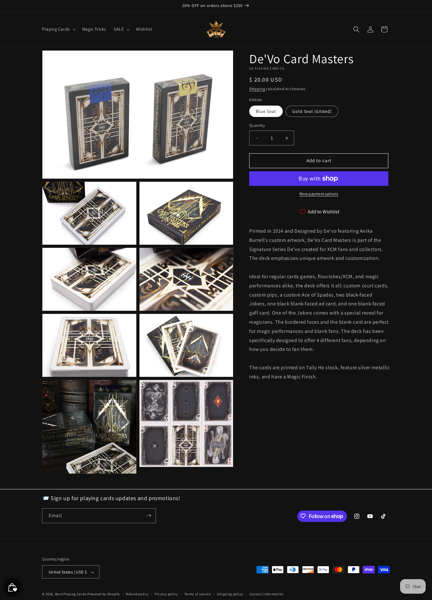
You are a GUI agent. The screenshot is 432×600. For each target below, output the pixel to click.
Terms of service (197, 594)
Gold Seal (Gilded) (312, 111)
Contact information (267, 594)
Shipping (257, 88)
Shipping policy (230, 594)
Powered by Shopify (103, 594)
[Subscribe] (149, 515)
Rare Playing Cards (71, 594)
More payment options (318, 193)
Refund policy (137, 594)
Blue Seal (266, 111)
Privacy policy (166, 594)
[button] (58, 29)
